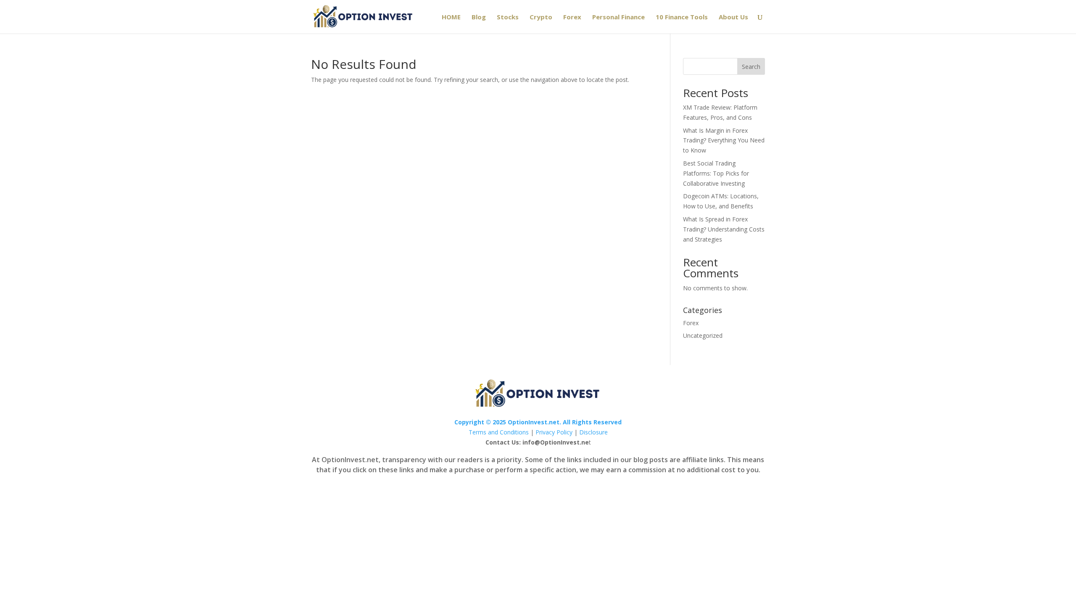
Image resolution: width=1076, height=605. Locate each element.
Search (751, 67)
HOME (451, 17)
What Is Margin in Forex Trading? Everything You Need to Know (724, 140)
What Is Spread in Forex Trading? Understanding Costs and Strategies (724, 229)
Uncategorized (703, 335)
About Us (733, 17)
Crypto (541, 17)
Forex (572, 17)
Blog (479, 17)
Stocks (508, 17)
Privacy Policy (553, 432)
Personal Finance (618, 17)
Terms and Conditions (499, 432)
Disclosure (593, 432)
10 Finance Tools (682, 17)
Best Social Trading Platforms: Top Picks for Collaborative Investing (716, 173)
